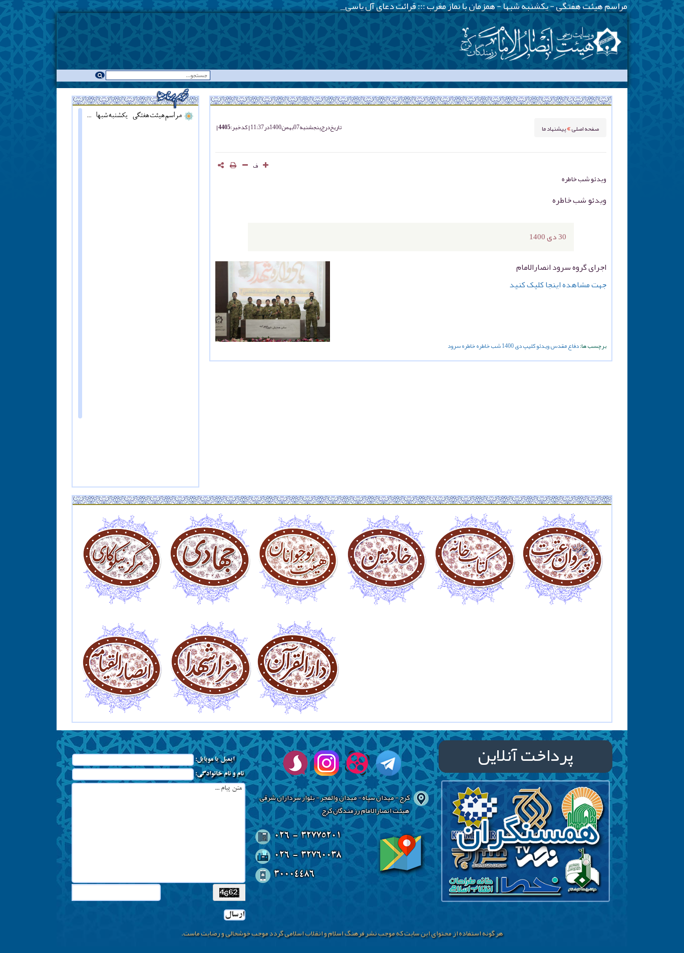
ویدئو (542, 346)
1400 (508, 346)
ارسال (234, 914)
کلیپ (529, 346)
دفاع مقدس (564, 346)
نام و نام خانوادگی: (219, 774)
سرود (454, 346)
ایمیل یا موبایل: (214, 759)
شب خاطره (488, 346)
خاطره (468, 346)
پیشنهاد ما (554, 128)
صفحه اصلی (585, 128)
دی (518, 346)
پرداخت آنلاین (525, 756)
